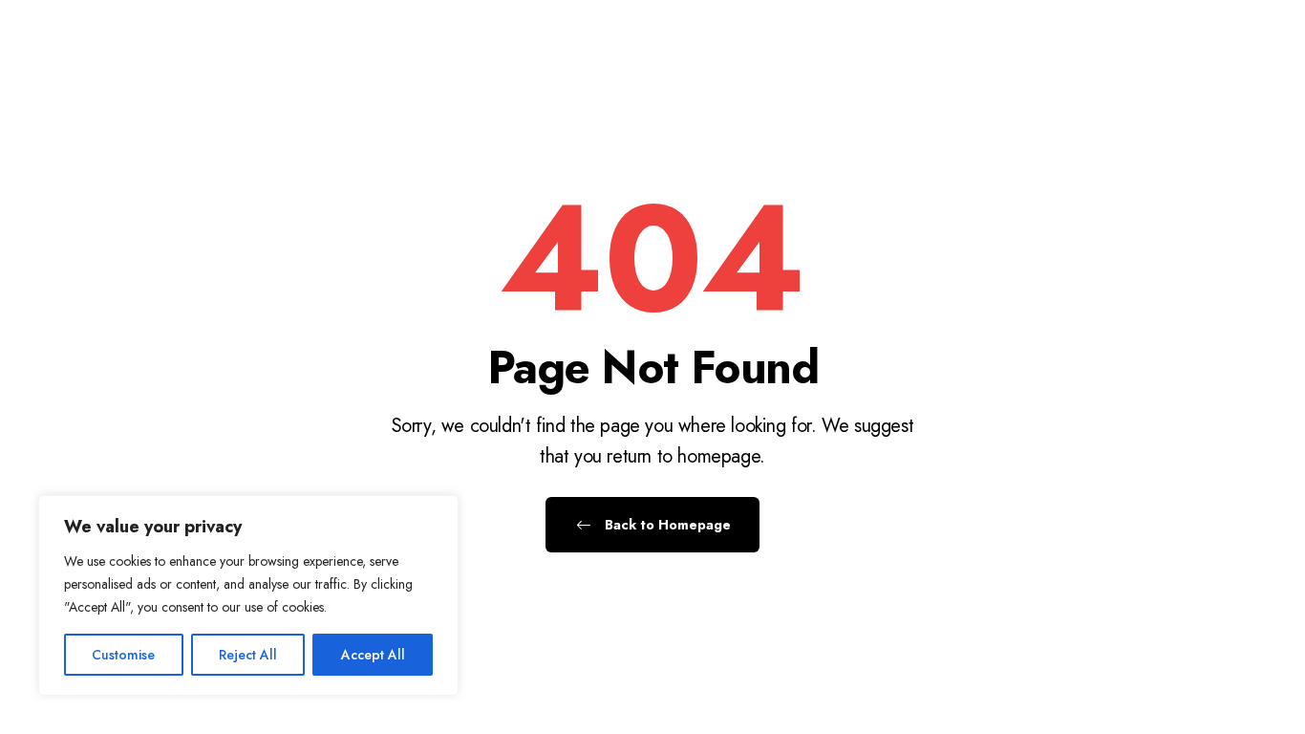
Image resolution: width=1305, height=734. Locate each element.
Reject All (248, 654)
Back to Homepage (666, 524)
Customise (123, 654)
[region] (248, 595)
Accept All (373, 654)
